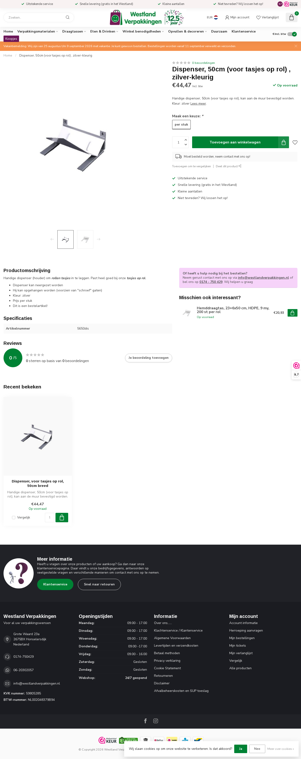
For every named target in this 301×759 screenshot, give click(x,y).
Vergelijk (23, 517)
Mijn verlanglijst (241, 653)
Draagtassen (72, 31)
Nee (257, 749)
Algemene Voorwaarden (172, 638)
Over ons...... (163, 623)
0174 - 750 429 (210, 282)
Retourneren (163, 675)
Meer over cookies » (280, 749)
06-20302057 (23, 670)
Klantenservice (244, 31)
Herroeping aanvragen (246, 630)
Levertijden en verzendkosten (176, 645)
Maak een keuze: (187, 115)
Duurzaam (219, 31)
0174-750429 (23, 656)
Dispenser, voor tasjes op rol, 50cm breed (38, 483)
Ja (240, 749)
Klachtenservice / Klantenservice (178, 630)
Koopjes (11, 39)
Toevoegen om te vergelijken (191, 166)
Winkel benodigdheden (142, 31)
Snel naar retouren (99, 584)
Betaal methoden (167, 653)
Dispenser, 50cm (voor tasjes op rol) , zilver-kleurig (55, 55)
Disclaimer (162, 683)
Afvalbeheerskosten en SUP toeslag (181, 691)
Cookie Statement (167, 668)
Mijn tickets (237, 645)
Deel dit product (227, 166)
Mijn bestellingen (242, 638)
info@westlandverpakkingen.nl (263, 277)
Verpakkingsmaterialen (36, 31)
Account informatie (243, 623)
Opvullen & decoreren (186, 31)
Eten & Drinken (102, 31)
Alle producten (240, 668)
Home (8, 31)
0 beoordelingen (203, 63)
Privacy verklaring (167, 660)
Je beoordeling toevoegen (149, 358)
